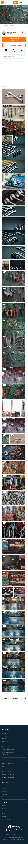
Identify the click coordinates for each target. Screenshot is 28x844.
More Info (6, 59)
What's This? (12, 56)
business (15, 739)
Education (4, 784)
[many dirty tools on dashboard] (7, 139)
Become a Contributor (7, 837)
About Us (4, 832)
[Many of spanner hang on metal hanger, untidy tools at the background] (13, 512)
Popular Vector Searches (8, 812)
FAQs (3, 826)
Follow (23, 33)
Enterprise (5, 781)
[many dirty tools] (13, 126)
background (7, 739)
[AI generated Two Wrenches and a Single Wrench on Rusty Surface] (13, 483)
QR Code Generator (7, 795)
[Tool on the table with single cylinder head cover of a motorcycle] (7, 622)
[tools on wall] (13, 330)
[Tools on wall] (13, 298)
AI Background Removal (8, 792)
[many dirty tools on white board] (13, 111)
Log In (20, 2)
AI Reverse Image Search (8, 790)
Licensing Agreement (7, 804)
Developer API (5, 787)
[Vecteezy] (2, 2)
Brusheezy (5, 773)
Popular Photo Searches (8, 815)
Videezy (4, 779)
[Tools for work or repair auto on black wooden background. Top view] (10, 284)
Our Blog (4, 834)
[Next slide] (22, 739)
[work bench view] (13, 445)
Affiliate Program (6, 809)
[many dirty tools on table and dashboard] (5, 273)
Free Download (14, 39)
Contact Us (5, 829)
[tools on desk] (13, 427)
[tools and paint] (13, 394)
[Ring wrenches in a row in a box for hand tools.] (13, 205)
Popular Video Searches (8, 817)
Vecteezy (4, 776)
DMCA (3, 807)
